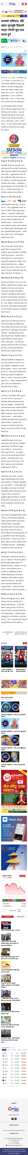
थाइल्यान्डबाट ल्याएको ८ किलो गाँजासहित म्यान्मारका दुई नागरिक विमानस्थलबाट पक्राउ (10, 1040)
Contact (5, 1130)
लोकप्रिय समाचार (20, 916)
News (8, 1130)
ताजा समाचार (7, 916)
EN (22, 3)
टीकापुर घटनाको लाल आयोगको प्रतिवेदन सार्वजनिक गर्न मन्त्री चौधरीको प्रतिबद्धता (10, 985)
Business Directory (15, 1130)
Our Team (22, 1130)
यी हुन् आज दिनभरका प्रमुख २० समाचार (10, 930)
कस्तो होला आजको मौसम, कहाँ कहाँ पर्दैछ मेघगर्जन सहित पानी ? (20, 633)
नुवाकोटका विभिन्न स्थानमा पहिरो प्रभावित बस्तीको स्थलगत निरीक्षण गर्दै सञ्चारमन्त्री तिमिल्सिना (9, 943)
